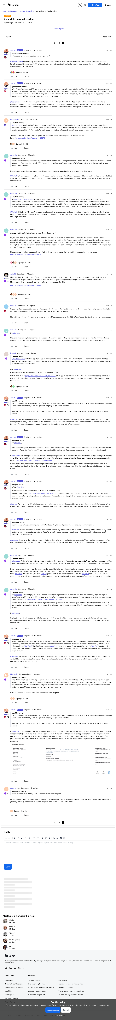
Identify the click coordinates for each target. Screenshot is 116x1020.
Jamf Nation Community (14, 987)
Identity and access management (70, 984)
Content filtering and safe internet (70, 995)
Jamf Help (9, 980)
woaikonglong (14, 940)
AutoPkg (44, 574)
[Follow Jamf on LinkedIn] (10, 968)
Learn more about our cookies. (99, 1005)
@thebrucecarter (16, 61)
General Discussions (26, 11)
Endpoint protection (65, 987)
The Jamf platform (34, 980)
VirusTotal (85, 574)
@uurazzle (16, 456)
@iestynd (13, 504)
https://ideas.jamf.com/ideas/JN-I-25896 (25, 285)
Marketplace (9, 995)
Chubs (11, 920)
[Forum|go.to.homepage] (13, 5)
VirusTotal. (18, 574)
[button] (4, 5)
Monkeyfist (14, 674)
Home (4, 11)
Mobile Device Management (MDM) (41, 987)
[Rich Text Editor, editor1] (58, 851)
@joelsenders (15, 102)
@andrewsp (18, 199)
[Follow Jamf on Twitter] (6, 968)
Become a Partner (11, 998)
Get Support (12, 11)
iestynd (13, 353)
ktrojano (12, 927)
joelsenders (14, 119)
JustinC (13, 50)
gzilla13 (13, 274)
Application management (37, 991)
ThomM (12, 933)
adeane (13, 788)
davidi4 (13, 306)
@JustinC (13, 176)
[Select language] (85, 5)
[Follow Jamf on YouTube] (15, 968)
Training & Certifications (14, 984)
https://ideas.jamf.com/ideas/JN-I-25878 (29, 138)
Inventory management (36, 995)
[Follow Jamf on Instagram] (19, 968)
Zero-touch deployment (36, 984)
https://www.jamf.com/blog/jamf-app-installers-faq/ (33, 460)
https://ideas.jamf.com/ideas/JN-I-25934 (40, 376)
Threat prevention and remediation (71, 991)
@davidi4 (15, 333)
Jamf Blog (8, 991)
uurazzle (13, 155)
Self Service (62, 980)
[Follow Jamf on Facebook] (24, 968)
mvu (10, 946)
